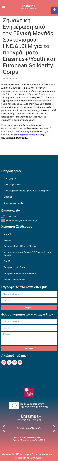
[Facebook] (3, 362)
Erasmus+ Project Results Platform (20, 246)
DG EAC (7, 234)
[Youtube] (20, 362)
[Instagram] (9, 362)
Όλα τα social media (13, 203)
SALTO (7, 261)
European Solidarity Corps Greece (20, 273)
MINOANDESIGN (35, 458)
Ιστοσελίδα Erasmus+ (14, 279)
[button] (54, 10)
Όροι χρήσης (10, 178)
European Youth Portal (14, 267)
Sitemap (8, 197)
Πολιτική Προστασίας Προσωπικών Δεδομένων (27, 190)
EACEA (7, 240)
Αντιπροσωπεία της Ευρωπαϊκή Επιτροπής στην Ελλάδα (27, 253)
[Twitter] (14, 362)
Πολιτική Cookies (12, 184)
